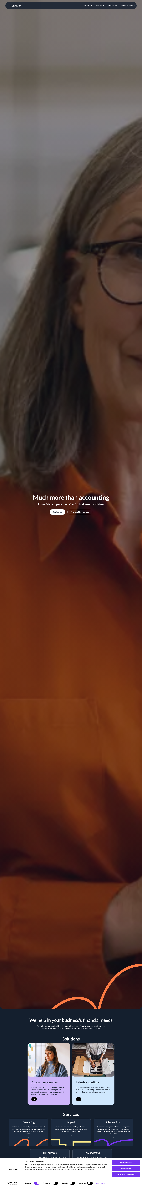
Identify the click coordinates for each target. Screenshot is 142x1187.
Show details (100, 1183)
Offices (123, 6)
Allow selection (126, 1168)
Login (131, 6)
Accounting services (44, 1082)
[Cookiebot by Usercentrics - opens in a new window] (12, 1183)
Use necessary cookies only (125, 1174)
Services (99, 6)
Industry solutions (87, 1082)
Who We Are (112, 6)
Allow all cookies (126, 1162)
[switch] (55, 1183)
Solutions (87, 6)
